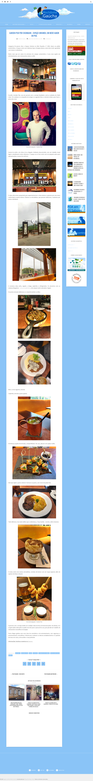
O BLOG (69, 250)
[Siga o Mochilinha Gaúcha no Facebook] (69, 64)
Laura (21, 288)
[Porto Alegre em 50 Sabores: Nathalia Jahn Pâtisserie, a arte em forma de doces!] (33, 692)
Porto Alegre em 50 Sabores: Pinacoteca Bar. (51, 703)
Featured (35, 653)
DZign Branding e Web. (29, 779)
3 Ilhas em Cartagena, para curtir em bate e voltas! (79, 148)
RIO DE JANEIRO (71, 130)
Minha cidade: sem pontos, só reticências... (78, 156)
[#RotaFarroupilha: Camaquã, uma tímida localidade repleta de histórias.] (16, 692)
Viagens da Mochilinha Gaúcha (9, 779)
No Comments (48, 38)
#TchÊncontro (70, 244)
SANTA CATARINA (71, 133)
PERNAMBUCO (70, 123)
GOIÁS (69, 117)
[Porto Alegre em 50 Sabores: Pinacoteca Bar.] (51, 692)
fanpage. (30, 641)
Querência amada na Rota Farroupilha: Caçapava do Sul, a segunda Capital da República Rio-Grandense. (76, 166)
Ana (25, 288)
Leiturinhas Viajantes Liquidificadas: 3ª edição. (79, 191)
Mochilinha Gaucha (22, 38)
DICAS (30, 653)
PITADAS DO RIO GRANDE (44, 653)
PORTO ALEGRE (71, 126)
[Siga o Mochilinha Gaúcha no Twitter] (72, 64)
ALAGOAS (70, 108)
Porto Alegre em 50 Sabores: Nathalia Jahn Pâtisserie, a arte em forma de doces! (33, 704)
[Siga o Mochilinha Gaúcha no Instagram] (75, 64)
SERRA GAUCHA (71, 136)
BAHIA (69, 111)
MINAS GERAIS (70, 120)
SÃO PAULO (70, 139)
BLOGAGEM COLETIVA (72, 247)
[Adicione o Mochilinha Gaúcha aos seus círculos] (79, 64)
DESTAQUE (18, 653)
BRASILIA (69, 114)
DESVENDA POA (25, 653)
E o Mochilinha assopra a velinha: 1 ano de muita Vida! (79, 183)
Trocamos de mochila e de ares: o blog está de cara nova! (79, 199)
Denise (28, 288)
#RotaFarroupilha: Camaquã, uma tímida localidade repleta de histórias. (16, 704)
